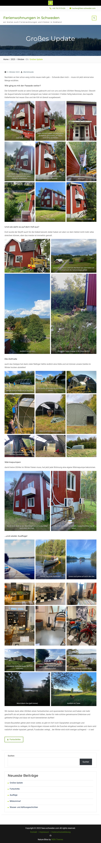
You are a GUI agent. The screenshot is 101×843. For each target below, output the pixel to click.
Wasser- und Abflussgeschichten (24, 807)
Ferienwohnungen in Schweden (31, 18)
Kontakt (33, 832)
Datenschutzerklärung (61, 832)
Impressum (44, 832)
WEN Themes (57, 839)
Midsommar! (15, 801)
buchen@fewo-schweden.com (83, 8)
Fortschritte (15, 789)
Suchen (11, 756)
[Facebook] (50, 835)
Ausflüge (13, 795)
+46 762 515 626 (58, 8)
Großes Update (16, 783)
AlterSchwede (28, 72)
